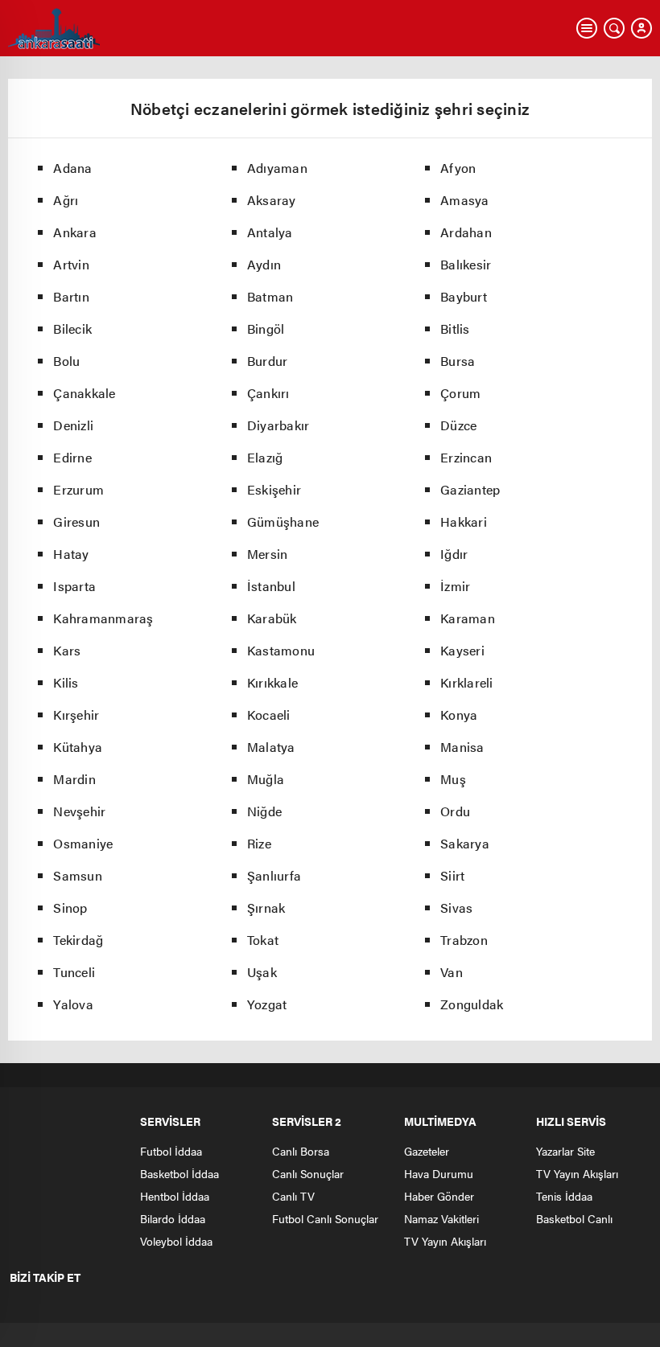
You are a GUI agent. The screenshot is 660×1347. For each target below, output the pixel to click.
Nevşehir (79, 811)
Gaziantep (470, 489)
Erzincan (466, 457)
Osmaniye (83, 843)
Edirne (72, 457)
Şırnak (266, 907)
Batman (270, 296)
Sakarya (464, 843)
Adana (72, 167)
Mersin (267, 553)
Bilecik (72, 328)
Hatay (71, 553)
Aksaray (271, 200)
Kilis (65, 682)
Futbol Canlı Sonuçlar (325, 1218)
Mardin (74, 779)
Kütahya (77, 746)
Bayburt (463, 296)
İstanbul (271, 586)
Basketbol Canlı (574, 1218)
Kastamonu (281, 650)
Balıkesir (465, 264)
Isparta (74, 586)
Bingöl (266, 328)
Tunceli (74, 972)
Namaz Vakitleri (441, 1218)
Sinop (70, 907)
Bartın (71, 296)
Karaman (467, 618)
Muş (453, 779)
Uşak (262, 972)
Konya (458, 714)
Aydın (264, 264)
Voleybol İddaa (176, 1241)
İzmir (455, 586)
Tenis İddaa (564, 1196)
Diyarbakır (278, 425)
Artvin (71, 264)
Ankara (75, 232)
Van (451, 972)
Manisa (462, 746)
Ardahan (466, 232)
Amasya (464, 200)
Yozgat (267, 1004)
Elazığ (265, 457)
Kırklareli (466, 682)
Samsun (77, 875)
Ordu (455, 811)
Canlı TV (293, 1196)
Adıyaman (277, 167)
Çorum (460, 393)
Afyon (458, 167)
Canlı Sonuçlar (308, 1173)
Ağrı (65, 200)
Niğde (264, 811)
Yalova (73, 1004)
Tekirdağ (78, 939)
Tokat (262, 939)
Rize (259, 843)
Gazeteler (426, 1151)
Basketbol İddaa (179, 1173)
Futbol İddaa (171, 1151)
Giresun (76, 521)
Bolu (66, 360)
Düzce (458, 425)
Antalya (270, 232)
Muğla (265, 779)
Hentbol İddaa (174, 1196)
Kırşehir (76, 714)
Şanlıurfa (274, 875)
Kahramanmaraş (103, 618)
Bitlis (455, 328)
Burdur (267, 360)
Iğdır (454, 553)
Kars (66, 650)
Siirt (452, 875)
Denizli (73, 425)
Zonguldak (471, 1004)
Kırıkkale (272, 682)
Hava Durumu (438, 1173)
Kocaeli (269, 714)
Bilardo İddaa (172, 1218)
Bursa (457, 360)
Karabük (272, 618)
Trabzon (464, 939)
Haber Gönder (439, 1196)
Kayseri (462, 650)
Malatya (271, 746)
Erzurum (78, 489)
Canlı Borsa (300, 1151)
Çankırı (268, 393)
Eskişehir (274, 489)
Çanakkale (84, 393)
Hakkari (463, 521)
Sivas (456, 907)
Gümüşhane (283, 521)
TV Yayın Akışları (445, 1241)
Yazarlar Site (565, 1151)
